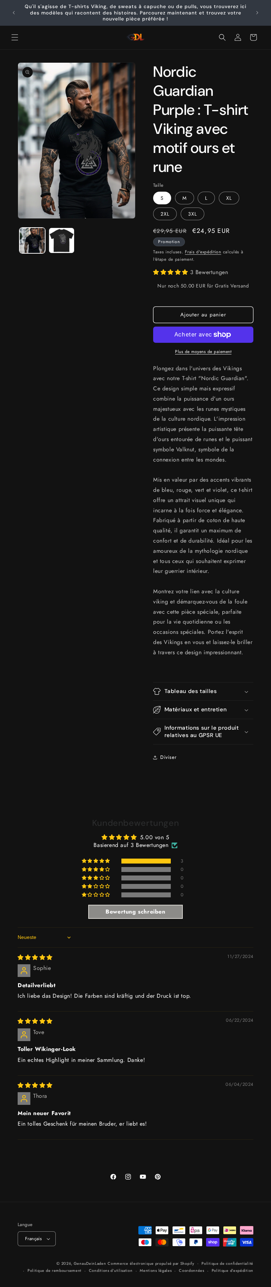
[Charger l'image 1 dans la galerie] (32, 240)
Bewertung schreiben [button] (135, 912)
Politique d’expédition (232, 1270)
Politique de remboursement (55, 1270)
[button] (15, 37)
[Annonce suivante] (257, 12)
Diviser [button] (168, 757)
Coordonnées (191, 1270)
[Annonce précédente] (14, 12)
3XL (192, 213)
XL (229, 198)
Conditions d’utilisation (111, 1270)
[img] (35, 957)
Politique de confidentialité (227, 1263)
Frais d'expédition (203, 252)
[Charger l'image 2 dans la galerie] (61, 240)
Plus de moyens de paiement (203, 351)
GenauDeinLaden (90, 1263)
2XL (165, 213)
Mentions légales (155, 1270)
